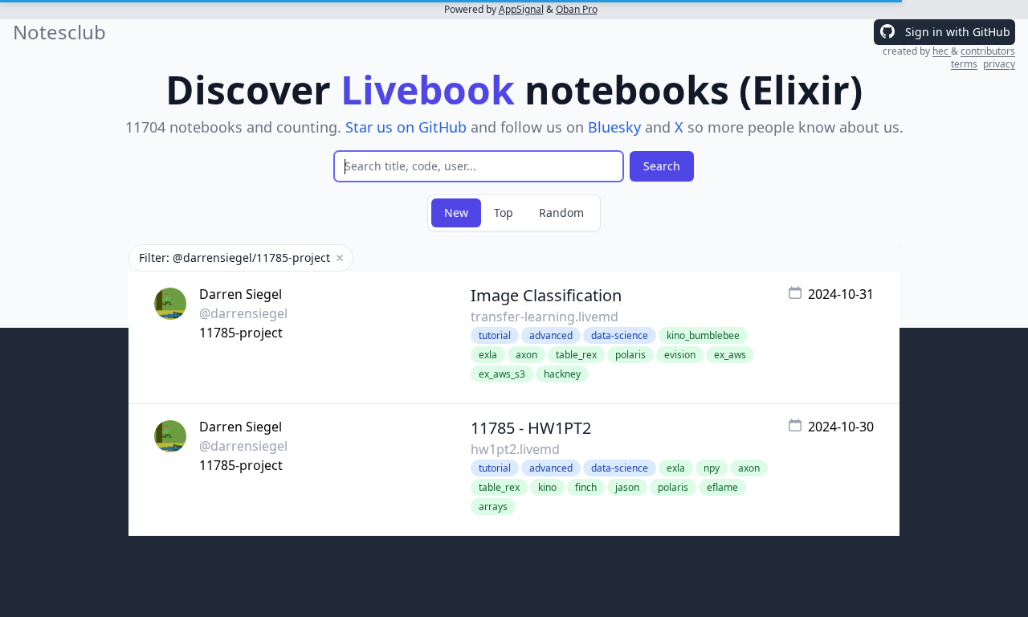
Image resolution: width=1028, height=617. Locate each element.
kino (547, 487)
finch (586, 487)
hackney (562, 374)
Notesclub (59, 32)
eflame (722, 487)
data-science (619, 335)
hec (941, 51)
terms (964, 64)
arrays (493, 506)
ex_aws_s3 (502, 374)
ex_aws (730, 355)
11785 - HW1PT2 (531, 428)
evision (680, 355)
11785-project (241, 332)
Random (561, 212)
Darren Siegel (240, 294)
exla (488, 355)
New (456, 212)
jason (627, 487)
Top (503, 212)
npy (712, 468)
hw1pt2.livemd (515, 449)
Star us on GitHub (406, 127)
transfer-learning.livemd (544, 316)
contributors (988, 51)
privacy (999, 64)
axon (526, 355)
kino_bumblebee (703, 335)
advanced (551, 335)
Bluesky (614, 127)
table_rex (576, 355)
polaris (630, 355)
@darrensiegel (243, 313)
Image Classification (546, 295)
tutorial (495, 335)
